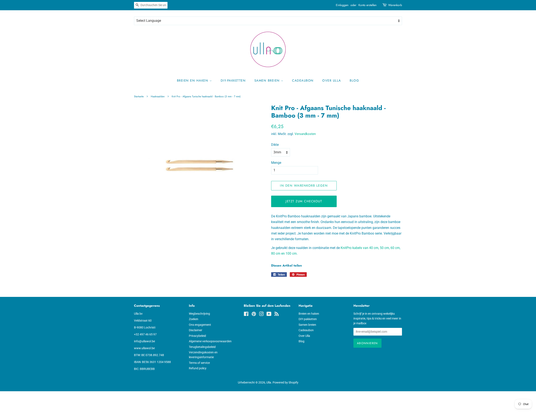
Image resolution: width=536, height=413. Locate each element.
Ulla (268, 382)
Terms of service (199, 362)
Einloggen (342, 5)
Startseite (139, 96)
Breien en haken (193, 80)
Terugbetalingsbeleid (202, 347)
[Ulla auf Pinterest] (253, 314)
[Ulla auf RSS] (276, 314)
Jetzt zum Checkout (304, 201)
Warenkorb (395, 5)
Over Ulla (331, 80)
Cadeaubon (303, 80)
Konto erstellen (367, 5)
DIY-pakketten (233, 80)
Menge (276, 163)
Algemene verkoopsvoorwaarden (210, 341)
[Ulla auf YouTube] (269, 314)
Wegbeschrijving (199, 313)
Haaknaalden (158, 96)
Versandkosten (305, 134)
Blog (354, 80)
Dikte (275, 145)
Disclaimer (195, 330)
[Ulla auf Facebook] (246, 314)
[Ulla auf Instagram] (261, 314)
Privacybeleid (197, 335)
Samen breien (267, 80)
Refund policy (197, 368)
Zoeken (193, 319)
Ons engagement (200, 324)
